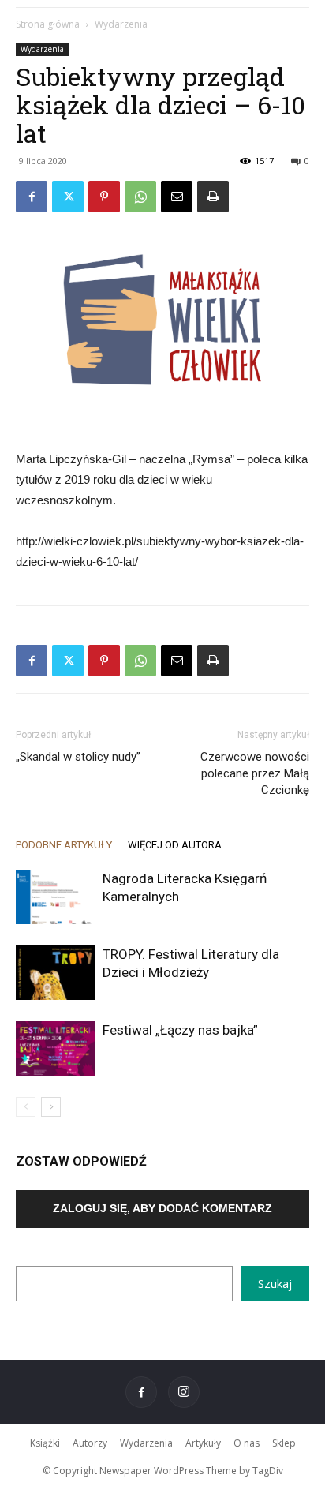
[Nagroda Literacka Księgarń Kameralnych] (55, 897)
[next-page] (51, 1107)
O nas (246, 1443)
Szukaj (275, 1283)
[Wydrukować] (213, 196)
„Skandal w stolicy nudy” (78, 757)
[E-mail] (176, 196)
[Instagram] (184, 1392)
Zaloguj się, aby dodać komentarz (162, 1208)
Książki (45, 1443)
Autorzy (90, 1443)
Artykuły (203, 1443)
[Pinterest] (104, 196)
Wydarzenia (121, 24)
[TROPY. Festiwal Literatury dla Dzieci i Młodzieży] (55, 972)
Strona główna (48, 24)
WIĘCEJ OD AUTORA (175, 845)
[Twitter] (68, 196)
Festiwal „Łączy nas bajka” (180, 1030)
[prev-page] (25, 1107)
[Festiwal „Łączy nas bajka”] (55, 1048)
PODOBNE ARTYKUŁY (64, 845)
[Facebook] (31, 196)
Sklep (284, 1443)
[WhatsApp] (140, 196)
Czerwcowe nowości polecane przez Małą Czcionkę (254, 773)
